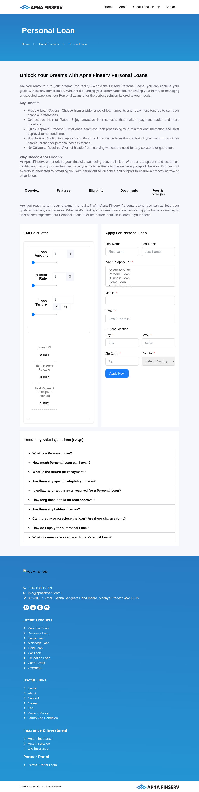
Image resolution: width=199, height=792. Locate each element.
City (108, 335)
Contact (171, 7)
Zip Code (111, 353)
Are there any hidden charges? (56, 509)
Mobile (110, 292)
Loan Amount (41, 253)
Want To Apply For (117, 262)
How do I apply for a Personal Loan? (60, 528)
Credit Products (143, 7)
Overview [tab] (32, 190)
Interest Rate (41, 276)
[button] (99, 453)
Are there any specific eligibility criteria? (64, 481)
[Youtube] (47, 607)
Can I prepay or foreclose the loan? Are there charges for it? (79, 518)
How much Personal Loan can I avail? (61, 462)
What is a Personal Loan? (52, 453)
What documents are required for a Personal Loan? (72, 537)
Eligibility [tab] (96, 190)
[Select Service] (140, 270)
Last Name (149, 244)
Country (147, 353)
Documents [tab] (129, 190)
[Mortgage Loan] (140, 286)
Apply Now (117, 373)
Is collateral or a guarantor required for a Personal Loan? (76, 490)
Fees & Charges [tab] (158, 192)
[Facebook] (26, 607)
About (123, 7)
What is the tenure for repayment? (59, 472)
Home (109, 7)
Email (109, 311)
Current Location (116, 329)
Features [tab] (63, 190)
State (145, 335)
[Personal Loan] (140, 274)
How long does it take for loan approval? (63, 500)
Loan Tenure (41, 302)
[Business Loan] (140, 278)
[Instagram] (33, 607)
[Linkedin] (40, 607)
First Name (112, 244)
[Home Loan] (140, 282)
